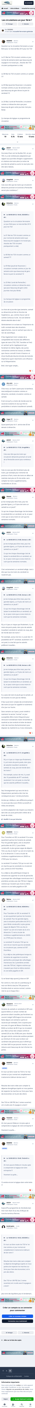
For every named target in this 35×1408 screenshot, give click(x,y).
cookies (18, 1385)
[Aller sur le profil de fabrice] (3, 900)
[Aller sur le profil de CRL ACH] (3, 384)
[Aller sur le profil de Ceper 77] (3, 420)
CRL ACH (9, 383)
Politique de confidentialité (14, 1376)
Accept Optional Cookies (23, 1399)
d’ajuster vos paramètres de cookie (17, 1389)
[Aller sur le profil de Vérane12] (3, 1004)
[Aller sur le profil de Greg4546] (3, 180)
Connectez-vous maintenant (17, 1321)
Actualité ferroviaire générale (23, 31)
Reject (6, 1399)
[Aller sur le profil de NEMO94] (3, 833)
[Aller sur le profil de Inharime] (3, 204)
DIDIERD (9, 41)
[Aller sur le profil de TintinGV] (3, 1118)
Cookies (26, 1376)
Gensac (9, 496)
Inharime (10, 203)
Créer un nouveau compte (17, 1316)
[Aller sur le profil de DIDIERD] (3, 30)
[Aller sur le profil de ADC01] (3, 148)
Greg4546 (10, 179)
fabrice (9, 899)
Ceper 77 (9, 419)
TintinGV (9, 1118)
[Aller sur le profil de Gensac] (3, 497)
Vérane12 (10, 1004)
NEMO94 (9, 832)
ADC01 (9, 148)
